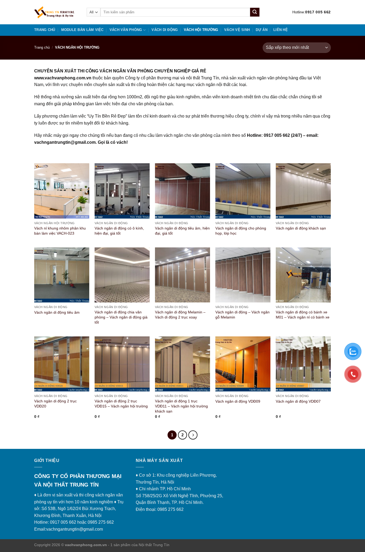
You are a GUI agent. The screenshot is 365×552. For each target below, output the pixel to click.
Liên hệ (280, 30)
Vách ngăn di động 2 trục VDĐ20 (55, 403)
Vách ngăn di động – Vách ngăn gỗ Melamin (242, 314)
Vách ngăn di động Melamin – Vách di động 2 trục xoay (180, 314)
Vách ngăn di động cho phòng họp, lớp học (240, 230)
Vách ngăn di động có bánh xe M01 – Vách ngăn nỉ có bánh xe (302, 314)
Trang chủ (44, 30)
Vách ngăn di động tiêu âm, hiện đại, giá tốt (182, 230)
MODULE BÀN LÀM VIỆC (82, 30)
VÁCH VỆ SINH (237, 30)
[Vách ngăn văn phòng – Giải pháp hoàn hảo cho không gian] (56, 12)
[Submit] (254, 12)
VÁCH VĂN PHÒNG (126, 30)
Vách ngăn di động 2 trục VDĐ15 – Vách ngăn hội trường (121, 403)
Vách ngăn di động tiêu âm (57, 312)
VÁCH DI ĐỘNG (165, 30)
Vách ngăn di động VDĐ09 (237, 401)
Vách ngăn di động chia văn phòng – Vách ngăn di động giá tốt (121, 317)
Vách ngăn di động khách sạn (301, 228)
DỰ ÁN (261, 30)
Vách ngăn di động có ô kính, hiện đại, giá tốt (119, 230)
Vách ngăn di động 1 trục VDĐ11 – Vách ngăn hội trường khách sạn (181, 406)
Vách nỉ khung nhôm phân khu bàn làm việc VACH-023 (60, 230)
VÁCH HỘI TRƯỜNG (201, 30)
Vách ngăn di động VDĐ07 (298, 401)
